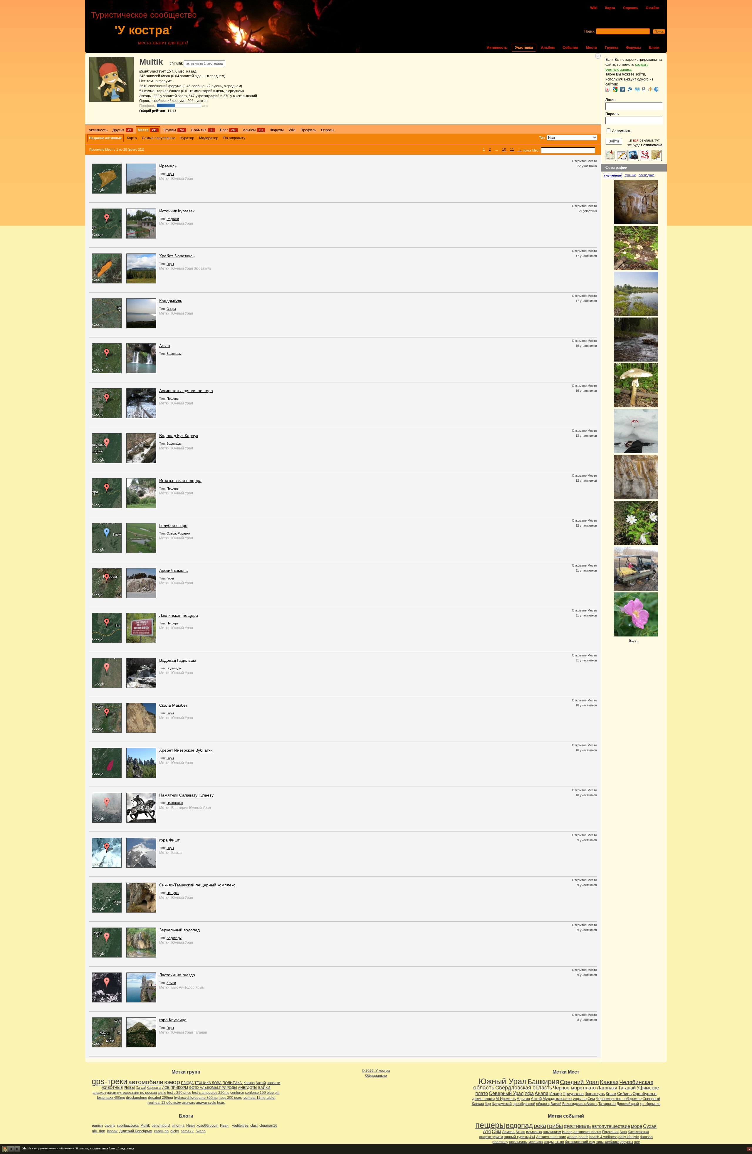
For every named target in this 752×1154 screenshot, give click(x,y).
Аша (623, 1132)
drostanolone (136, 1098)
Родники (173, 219)
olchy (174, 1131)
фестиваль (577, 1126)
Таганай (200, 1032)
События (570, 48)
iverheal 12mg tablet (259, 1098)
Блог (228, 130)
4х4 (532, 1137)
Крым (199, 987)
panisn (97, 1125)
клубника (612, 1142)
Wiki (593, 8)
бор (488, 1104)
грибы (555, 1126)
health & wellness (603, 1137)
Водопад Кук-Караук (178, 435)
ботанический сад (580, 1142)
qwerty (110, 1125)
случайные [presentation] (613, 175)
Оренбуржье (644, 1093)
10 (504, 149)
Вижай (555, 1104)
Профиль (308, 130)
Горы (170, 174)
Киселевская (638, 1132)
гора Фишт (169, 840)
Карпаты (154, 1088)
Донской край (628, 1104)
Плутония (610, 1132)
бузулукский (502, 1104)
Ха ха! (141, 1088)
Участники (524, 48)
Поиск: (589, 31)
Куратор (187, 138)
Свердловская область (523, 1088)
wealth (572, 1137)
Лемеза (508, 1132)
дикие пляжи (483, 1098)
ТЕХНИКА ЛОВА (207, 1083)
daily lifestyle (628, 1137)
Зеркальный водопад (179, 930)
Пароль (612, 114)
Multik (151, 61)
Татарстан (607, 1104)
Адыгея (523, 1098)
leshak (112, 1131)
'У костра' (143, 30)
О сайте (652, 8)
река (540, 1126)
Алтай (261, 1083)
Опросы (327, 130)
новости (273, 1083)
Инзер (555, 1093)
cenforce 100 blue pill (262, 1093)
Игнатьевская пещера (180, 480)
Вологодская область (579, 1104)
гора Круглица (173, 1019)
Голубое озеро (173, 525)
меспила (535, 1142)
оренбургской (524, 1104)
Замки (171, 983)
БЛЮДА (187, 1083)
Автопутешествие (551, 1137)
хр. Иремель (650, 1104)
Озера (171, 308)
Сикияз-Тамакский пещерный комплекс (197, 885)
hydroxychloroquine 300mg (196, 1098)
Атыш (164, 345)
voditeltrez (240, 1125)
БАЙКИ (264, 1088)
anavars (188, 1103)
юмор (172, 1082)
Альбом (548, 48)
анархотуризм (104, 1093)
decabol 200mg (160, 1098)
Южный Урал (182, 179)
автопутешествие (611, 1126)
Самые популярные (158, 138)
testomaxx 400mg (111, 1098)
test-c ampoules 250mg (210, 1093)
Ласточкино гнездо (177, 974)
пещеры (490, 1125)
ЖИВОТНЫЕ (112, 1088)
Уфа (529, 1093)
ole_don (98, 1131)
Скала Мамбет (173, 705)
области (543, 1104)
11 (512, 149)
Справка (630, 8)
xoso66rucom (207, 1125)
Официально (376, 1076)
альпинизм (552, 1132)
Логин (610, 100)
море (636, 1126)
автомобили (145, 1082)
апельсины (518, 1142)
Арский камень (173, 570)
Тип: (542, 138)
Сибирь (624, 1093)
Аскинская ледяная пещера (186, 390)
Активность (497, 48)
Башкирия (179, 808)
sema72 (187, 1131)
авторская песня (587, 1132)
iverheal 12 (156, 1103)
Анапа (541, 1093)
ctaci (254, 1125)
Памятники (175, 803)
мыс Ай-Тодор (182, 987)
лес (637, 1142)
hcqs (221, 1103)
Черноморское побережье (619, 1098)
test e (162, 1093)
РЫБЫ (129, 1088)
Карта (610, 8)
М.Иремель (506, 1098)
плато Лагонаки (600, 1087)
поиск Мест (531, 150)
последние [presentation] (646, 175)
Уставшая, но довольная (91, 1148)
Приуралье (573, 1093)
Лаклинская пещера (178, 615)
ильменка (534, 1132)
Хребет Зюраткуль (176, 255)
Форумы (633, 48)
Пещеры (173, 398)
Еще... (634, 641)
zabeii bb (161, 1131)
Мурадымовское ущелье (565, 1098)
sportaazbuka (128, 1125)
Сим (591, 1098)
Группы (611, 48)
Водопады (174, 353)
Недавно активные (105, 138)
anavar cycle (206, 1103)
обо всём (173, 1103)
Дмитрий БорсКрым (135, 1131)
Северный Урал (506, 1093)
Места (591, 48)
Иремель (168, 166)
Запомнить (621, 131)
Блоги (654, 48)
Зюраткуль (203, 268)
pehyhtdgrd (161, 1125)
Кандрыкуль (170, 300)
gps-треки (109, 1081)
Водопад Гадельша (177, 660)
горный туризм (516, 1137)
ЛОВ (165, 1088)
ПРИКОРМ (179, 1088)
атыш (559, 1142)
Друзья (122, 130)
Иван (190, 1125)
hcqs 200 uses (230, 1098)
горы (600, 1142)
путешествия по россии (137, 1093)
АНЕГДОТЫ (247, 1088)
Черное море (567, 1088)
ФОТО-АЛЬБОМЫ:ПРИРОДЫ (213, 1088)
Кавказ (176, 853)
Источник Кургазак (176, 211)
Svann (200, 1131)
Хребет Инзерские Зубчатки (186, 750)
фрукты (626, 1142)
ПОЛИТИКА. (232, 1083)
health (583, 1137)
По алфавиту (234, 138)
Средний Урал (579, 1082)
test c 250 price (179, 1093)
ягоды (549, 1142)
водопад (519, 1125)
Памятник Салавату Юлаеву (186, 795)
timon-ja (178, 1125)
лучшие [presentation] (630, 175)
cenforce (237, 1093)
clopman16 (268, 1125)
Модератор (208, 138)
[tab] (614, 175)
